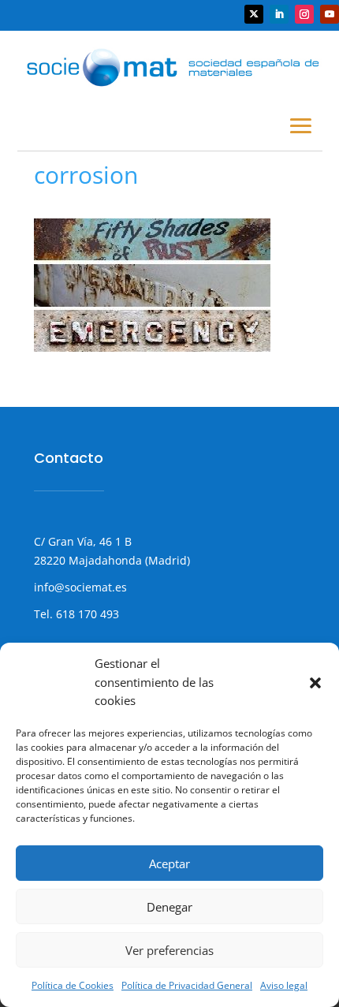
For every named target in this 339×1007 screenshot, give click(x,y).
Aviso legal (283, 985)
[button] (315, 683)
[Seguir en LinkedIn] (279, 14)
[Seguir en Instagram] (304, 14)
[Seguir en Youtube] (329, 14)
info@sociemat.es (80, 587)
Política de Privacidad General (186, 985)
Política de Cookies (73, 985)
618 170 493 (86, 613)
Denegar (169, 907)
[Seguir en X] (253, 14)
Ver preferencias (169, 950)
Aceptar (169, 863)
